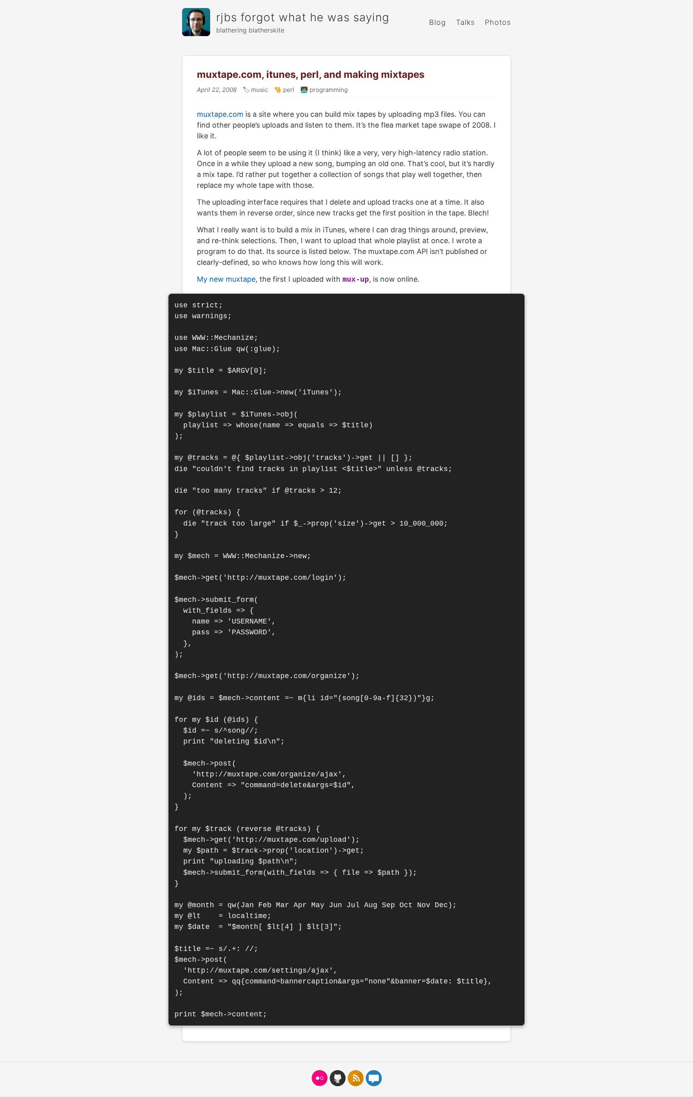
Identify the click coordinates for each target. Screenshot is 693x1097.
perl (288, 89)
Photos (498, 22)
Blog (437, 22)
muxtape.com (220, 114)
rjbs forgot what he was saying (302, 17)
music (258, 89)
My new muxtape (226, 279)
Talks (465, 22)
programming (328, 89)
